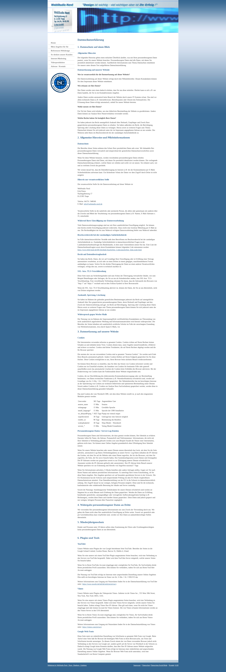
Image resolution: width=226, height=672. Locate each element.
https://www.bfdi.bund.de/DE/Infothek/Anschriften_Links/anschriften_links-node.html (110, 250)
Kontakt (171, 665)
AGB (176, 665)
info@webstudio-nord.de (93, 204)
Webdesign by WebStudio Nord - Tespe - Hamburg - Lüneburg (67, 665)
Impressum (137, 665)
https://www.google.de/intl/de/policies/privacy (99, 584)
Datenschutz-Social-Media (159, 665)
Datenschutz (146, 665)
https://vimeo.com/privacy (92, 627)
